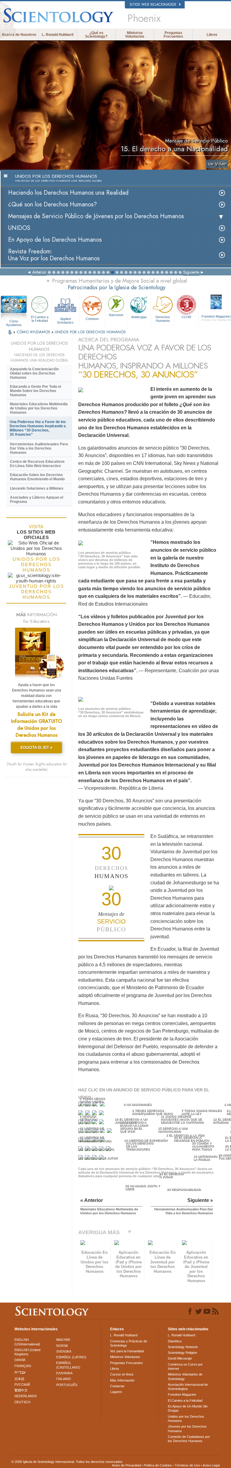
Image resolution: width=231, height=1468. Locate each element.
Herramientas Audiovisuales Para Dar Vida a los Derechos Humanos (39, 448)
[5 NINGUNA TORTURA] (81, 1114)
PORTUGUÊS (66, 1385)
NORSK (62, 1345)
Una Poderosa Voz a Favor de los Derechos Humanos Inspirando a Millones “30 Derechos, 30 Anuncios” (38, 428)
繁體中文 (21, 1390)
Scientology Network (183, 1347)
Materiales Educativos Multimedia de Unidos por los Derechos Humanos (39, 408)
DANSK (20, 1360)
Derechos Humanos (163, 318)
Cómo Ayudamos (14, 321)
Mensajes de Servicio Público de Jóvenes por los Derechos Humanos (96, 216)
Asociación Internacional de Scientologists (188, 1387)
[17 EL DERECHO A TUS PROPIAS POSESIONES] (110, 1132)
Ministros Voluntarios (134, 35)
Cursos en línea (121, 1374)
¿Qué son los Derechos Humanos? (52, 204)
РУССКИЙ (22, 1384)
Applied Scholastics (65, 320)
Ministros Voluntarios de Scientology (185, 1376)
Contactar (117, 1386)
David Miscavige (180, 1358)
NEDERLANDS (25, 1396)
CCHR (186, 317)
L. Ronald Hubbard (57, 35)
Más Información (122, 1380)
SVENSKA (63, 1351)
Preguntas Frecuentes (173, 35)
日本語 (19, 1379)
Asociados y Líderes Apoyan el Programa (36, 499)
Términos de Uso (187, 1465)
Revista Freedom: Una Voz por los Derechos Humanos (54, 255)
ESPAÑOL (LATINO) (71, 1357)
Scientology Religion (182, 1352)
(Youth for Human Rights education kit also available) (36, 766)
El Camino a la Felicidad (39, 318)
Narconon (116, 315)
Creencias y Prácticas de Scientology (128, 1343)
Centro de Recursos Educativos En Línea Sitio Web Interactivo (37, 464)
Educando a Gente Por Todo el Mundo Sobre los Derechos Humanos (35, 390)
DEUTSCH (22, 1402)
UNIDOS (19, 228)
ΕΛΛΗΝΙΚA (64, 1373)
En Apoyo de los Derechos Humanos (55, 239)
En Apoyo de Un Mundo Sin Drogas (188, 1408)
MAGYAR (63, 1339)
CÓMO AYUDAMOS (34, 332)
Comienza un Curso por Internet (185, 1366)
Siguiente (191, 272)
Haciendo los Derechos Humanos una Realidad (68, 192)
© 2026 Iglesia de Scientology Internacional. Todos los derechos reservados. (67, 1461)
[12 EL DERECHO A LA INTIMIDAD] (102, 1123)
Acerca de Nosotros (19, 35)
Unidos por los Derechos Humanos (186, 1419)
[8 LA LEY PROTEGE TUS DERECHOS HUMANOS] (102, 1114)
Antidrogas (139, 317)
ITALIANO (63, 1379)
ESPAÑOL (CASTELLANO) (68, 1365)
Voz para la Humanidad (127, 1351)
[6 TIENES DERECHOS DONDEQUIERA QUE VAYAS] (88, 1114)
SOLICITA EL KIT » (36, 747)
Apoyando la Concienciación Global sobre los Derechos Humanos (34, 373)
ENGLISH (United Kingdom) (27, 1352)
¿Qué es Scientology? (96, 35)
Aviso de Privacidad (126, 1465)
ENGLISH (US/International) (27, 1342)
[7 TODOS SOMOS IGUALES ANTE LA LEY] (95, 1114)
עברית (20, 1372)
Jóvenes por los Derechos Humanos (187, 1428)
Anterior (39, 272)
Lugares (116, 1392)
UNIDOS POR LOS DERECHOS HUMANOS (90, 332)
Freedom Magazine (182, 1394)
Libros (212, 35)
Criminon (92, 319)
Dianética (174, 1341)
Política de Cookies (158, 1465)
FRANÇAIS (22, 1366)
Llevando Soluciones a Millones (36, 488)
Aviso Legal (211, 1465)
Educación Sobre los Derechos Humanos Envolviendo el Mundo (37, 477)
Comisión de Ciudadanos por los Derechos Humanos (189, 1439)
